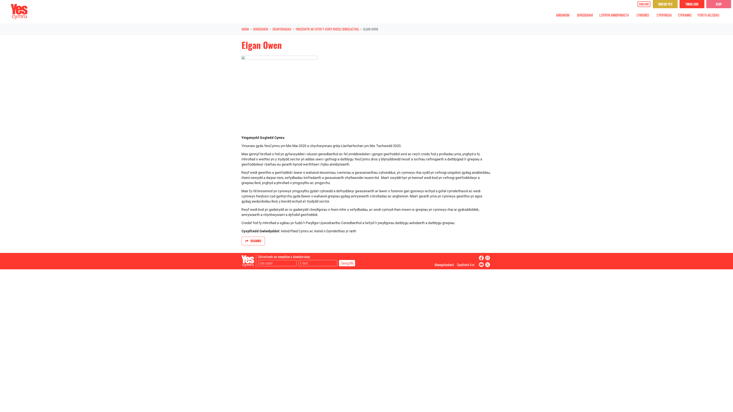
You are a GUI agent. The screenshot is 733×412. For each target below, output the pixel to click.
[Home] (19, 11)
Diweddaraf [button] (586, 15)
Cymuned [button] (644, 15)
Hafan (245, 29)
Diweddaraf (260, 29)
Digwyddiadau (282, 29)
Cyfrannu (685, 15)
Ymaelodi (691, 4)
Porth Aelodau (708, 15)
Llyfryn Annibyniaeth (614, 15)
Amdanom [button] (564, 15)
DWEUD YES (665, 4)
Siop (719, 4)
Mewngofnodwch (444, 264)
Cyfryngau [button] (665, 15)
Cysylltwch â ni (465, 264)
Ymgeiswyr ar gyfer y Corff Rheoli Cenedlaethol (327, 29)
